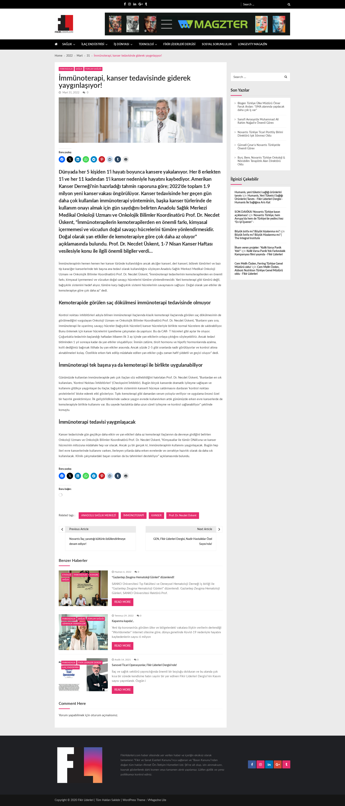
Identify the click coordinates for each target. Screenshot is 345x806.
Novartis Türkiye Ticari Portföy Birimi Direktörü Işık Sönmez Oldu (260, 134)
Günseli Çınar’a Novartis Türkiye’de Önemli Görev (259, 147)
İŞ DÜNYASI (121, 44)
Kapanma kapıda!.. (123, 621)
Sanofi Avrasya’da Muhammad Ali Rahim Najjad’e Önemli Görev (258, 121)
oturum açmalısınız (104, 715)
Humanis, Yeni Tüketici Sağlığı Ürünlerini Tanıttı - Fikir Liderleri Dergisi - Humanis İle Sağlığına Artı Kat (259, 199)
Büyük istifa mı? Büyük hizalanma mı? (257, 231)
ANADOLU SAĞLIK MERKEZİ (98, 515)
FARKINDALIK (66, 69)
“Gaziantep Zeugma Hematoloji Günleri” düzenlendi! (143, 577)
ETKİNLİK (66, 575)
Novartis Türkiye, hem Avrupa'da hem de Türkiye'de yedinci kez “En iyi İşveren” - (259, 219)
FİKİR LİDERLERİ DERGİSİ (179, 44)
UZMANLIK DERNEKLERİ (73, 624)
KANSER (156, 515)
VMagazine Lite (157, 800)
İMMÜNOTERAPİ (133, 515)
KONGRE (94, 575)
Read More (122, 602)
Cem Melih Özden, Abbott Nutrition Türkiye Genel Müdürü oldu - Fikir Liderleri (259, 270)
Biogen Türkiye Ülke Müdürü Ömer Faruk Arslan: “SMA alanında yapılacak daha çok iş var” (261, 107)
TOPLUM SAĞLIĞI (93, 69)
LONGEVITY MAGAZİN (252, 44)
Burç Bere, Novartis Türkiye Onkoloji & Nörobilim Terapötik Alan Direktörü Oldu (261, 161)
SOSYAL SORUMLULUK (217, 44)
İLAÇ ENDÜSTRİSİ (92, 44)
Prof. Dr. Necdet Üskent (182, 515)
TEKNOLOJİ (146, 44)
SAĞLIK (67, 44)
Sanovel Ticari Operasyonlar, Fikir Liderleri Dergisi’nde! (144, 665)
